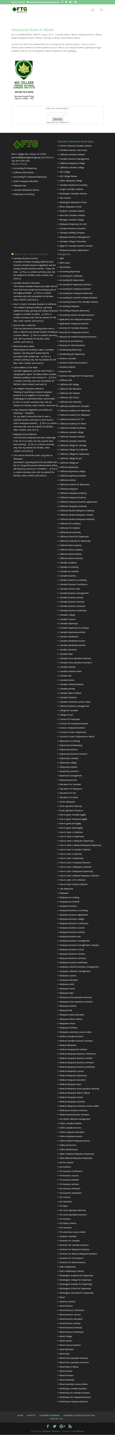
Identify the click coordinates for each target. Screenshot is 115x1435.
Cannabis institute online (70, 671)
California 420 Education (70, 388)
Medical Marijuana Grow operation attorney (79, 1088)
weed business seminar (70, 1323)
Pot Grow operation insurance (73, 1214)
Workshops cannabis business (73, 1388)
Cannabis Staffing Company (72, 232)
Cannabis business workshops (73, 610)
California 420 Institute (69, 393)
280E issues (64, 262)
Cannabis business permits (71, 597)
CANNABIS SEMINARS (49, 1415)
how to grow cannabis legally (72, 814)
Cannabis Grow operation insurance (75, 662)
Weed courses (65, 1340)
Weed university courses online (73, 1384)
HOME (20, 1415)
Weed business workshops (71, 1332)
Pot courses (64, 1197)
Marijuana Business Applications (74, 250)
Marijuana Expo (66, 993)
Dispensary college (68, 762)
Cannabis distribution (68, 636)
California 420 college (69, 384)
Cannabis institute (67, 667)
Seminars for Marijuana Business (74, 1249)
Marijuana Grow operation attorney (75, 997)
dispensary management (70, 775)
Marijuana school (67, 1023)
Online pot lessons (67, 1145)
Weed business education (71, 1319)
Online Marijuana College (70, 180)
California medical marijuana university (76, 519)
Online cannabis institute (70, 1123)
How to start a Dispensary (71, 858)
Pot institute (65, 1219)
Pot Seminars (65, 1227)
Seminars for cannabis (69, 1240)
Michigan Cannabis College (71, 219)
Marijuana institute (67, 1006)
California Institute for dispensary (74, 484)
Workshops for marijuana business (75, 1397)
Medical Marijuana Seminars (72, 1101)
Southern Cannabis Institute (72, 211)
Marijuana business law (70, 936)
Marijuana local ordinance (25, 434)
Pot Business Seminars (69, 1188)
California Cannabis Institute (72, 154)
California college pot (69, 462)
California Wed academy (70, 545)
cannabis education (68, 649)
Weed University (66, 1379)
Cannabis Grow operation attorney (75, 658)
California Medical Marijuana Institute (76, 514)
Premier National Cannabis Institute (75, 145)
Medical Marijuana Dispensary (73, 1075)
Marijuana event (66, 984)
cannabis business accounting (72, 580)
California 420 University (70, 402)
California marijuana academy (73, 493)
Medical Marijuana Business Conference (77, 1053)
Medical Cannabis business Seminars (76, 1040)
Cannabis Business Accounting (73, 185)
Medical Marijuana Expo (70, 1084)
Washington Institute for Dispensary (75, 1284)
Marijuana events (67, 988)
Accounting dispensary (69, 271)
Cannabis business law (69, 588)
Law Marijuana (66, 888)
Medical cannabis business (71, 1036)
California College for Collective (73, 449)
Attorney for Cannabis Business (73, 328)
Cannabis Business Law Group (73, 150)
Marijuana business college (71, 919)
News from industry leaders (31, 254)
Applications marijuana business (73, 323)
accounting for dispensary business (75, 284)
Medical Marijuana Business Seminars (76, 1062)
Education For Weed (68, 797)
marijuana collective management (74, 971)
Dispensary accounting (23, 194)
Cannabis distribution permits (72, 645)
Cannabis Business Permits (25, 258)
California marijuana (68, 488)
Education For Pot (67, 793)
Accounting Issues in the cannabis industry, (78, 301)
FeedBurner (63, 122)
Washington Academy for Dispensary (76, 1275)
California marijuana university (73, 506)
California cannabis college (71, 432)
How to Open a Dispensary (71, 836)
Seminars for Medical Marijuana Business (78, 1253)
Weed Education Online (23, 346)
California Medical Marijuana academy (76, 510)
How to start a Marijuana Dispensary (76, 871)
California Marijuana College (72, 163)
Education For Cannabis (70, 784)
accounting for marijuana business (75, 288)
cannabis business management (74, 593)
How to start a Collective (70, 854)
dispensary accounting (69, 741)
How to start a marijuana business (75, 862)
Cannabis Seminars (68, 697)
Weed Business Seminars (70, 1327)
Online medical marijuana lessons (74, 1140)
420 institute (65, 267)
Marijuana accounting (69, 897)
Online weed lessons (68, 1149)
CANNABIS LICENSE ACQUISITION (79, 1415)
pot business (65, 1166)
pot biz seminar (66, 1162)
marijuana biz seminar (69, 901)
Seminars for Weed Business (72, 1262)
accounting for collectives (71, 275)
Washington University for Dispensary (76, 1292)
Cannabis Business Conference (73, 584)
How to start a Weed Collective (73, 884)
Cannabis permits (67, 688)
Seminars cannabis (67, 1236)
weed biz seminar (67, 1301)
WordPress (78, 1431)
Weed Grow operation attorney (73, 1358)
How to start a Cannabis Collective (75, 849)
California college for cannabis (73, 445)
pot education (65, 1201)
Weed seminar (66, 1371)
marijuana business (68, 906)
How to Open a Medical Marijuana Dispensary (80, 845)
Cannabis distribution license (26, 190)
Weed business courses (70, 1314)
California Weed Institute (70, 554)
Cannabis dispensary (68, 623)
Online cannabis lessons (70, 1127)
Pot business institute (69, 1179)
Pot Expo (63, 1206)
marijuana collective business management (79, 966)
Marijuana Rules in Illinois (33, 29)
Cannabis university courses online (75, 701)
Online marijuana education (25, 181)
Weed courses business (70, 1345)
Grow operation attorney (70, 806)
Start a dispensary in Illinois (71, 1271)
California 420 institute (23, 172)
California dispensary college (72, 471)
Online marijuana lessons (70, 1136)
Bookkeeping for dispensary (72, 354)
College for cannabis (68, 710)
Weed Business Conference (71, 1310)
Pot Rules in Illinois (51, 38)
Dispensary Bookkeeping (70, 745)
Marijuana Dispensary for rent (73, 224)
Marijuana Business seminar (72, 953)
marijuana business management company (79, 945)
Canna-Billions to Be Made (25, 367)
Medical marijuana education (72, 1080)
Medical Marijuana (67, 1045)
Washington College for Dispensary (75, 1279)
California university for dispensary (75, 541)
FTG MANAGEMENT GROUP (27, 34)
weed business (66, 1305)
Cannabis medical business (71, 684)
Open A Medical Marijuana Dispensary (76, 1153)
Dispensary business (68, 749)
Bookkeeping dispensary (70, 349)
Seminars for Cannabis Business (74, 1245)
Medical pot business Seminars (73, 1110)
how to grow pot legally (70, 823)
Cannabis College (67, 614)
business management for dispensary (76, 375)
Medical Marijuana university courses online (79, 1106)
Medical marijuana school (71, 1097)
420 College (64, 171)
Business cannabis (67, 358)
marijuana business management (74, 940)
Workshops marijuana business (73, 1401)
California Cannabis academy (72, 427)
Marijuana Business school (71, 949)
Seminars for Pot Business (71, 1258)
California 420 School (69, 397)
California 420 (65, 380)
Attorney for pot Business (71, 341)
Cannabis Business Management (74, 159)
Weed (62, 1297)
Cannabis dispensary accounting (73, 627)
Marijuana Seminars (68, 1027)
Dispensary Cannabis (68, 758)
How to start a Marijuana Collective (75, 867)
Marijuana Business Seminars (72, 958)
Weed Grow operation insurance (74, 1362)
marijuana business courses (72, 927)
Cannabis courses (67, 619)
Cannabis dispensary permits (72, 632)
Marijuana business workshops (73, 962)
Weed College (65, 1336)
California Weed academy (71, 549)
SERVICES (31, 1415)
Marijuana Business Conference (73, 923)
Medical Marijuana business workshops (77, 1067)
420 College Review (68, 176)
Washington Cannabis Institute (73, 193)
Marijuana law (19, 185)
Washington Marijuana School (73, 202)
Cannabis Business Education (26, 283)
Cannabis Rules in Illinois (66, 34)
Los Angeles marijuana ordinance (28, 388)
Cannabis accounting (68, 567)
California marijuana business (72, 497)
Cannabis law (65, 675)
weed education (66, 1349)
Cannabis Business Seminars (72, 606)
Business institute (67, 367)
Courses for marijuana (69, 719)
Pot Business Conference (70, 1171)
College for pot (66, 714)
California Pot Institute (69, 528)
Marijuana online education (71, 1014)
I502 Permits (65, 198)
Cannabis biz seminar (69, 571)
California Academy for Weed (72, 423)
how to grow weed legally (71, 827)
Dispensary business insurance (73, 754)
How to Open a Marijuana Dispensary (76, 840)
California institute (67, 480)
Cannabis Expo (66, 654)
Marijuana (64, 893)
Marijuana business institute (72, 932)
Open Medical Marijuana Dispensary (75, 1158)
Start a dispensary (67, 1266)
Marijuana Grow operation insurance (76, 1001)
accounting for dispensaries (71, 280)
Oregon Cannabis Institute (71, 189)
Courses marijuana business (72, 727)
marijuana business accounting (73, 910)
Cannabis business (67, 575)
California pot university (70, 532)
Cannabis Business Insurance (72, 228)
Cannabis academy (68, 562)
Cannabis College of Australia (72, 241)
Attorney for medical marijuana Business (77, 336)
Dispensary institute (68, 767)
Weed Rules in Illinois (70, 38)
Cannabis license (66, 680)
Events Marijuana (67, 801)
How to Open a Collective (71, 832)
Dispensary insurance (69, 771)
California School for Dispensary (74, 536)
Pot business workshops (70, 1193)
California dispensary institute (72, 475)
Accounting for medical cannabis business (78, 297)
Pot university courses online (72, 1232)
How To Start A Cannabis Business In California (34, 304)
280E (61, 258)
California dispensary (68, 467)
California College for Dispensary (74, 454)
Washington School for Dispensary (75, 1288)
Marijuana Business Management (74, 237)
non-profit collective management (74, 1119)
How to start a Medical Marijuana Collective (79, 875)
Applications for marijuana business (75, 319)
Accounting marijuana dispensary (74, 310)
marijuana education (68, 980)
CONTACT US (56, 1418)
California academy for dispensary (74, 410)
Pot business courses (69, 1175)
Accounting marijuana (69, 306)
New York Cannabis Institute (72, 215)
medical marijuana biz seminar (73, 1049)
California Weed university (71, 558)
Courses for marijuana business (73, 723)
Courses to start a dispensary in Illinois (76, 736)
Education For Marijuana (70, 788)
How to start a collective (24, 325)
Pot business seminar (69, 1184)
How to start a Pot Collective (72, 880)
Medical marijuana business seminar (75, 1058)
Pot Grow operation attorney (72, 1210)
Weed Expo (64, 1353)
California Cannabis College (71, 167)
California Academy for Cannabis (74, 406)
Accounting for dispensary (25, 168)
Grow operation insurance (71, 810)
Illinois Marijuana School (70, 206)
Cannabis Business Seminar (71, 601)
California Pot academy (70, 523)
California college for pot (70, 458)
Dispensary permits (68, 780)
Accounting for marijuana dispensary (30, 176)
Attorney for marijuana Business (74, 332)
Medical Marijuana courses (71, 1071)
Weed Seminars (66, 1375)
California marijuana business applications (78, 501)
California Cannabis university (72, 441)
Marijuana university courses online (75, 1032)
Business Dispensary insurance (73, 362)
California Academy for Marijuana (74, 415)
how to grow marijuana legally (73, 819)
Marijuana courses (67, 975)
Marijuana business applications (73, 914)
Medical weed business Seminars (74, 1114)
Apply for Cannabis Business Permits (76, 245)
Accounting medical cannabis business (76, 315)
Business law (65, 371)
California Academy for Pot (71, 419)
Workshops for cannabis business (74, 1392)
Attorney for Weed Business (72, 345)
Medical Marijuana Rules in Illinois (27, 38)
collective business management (74, 706)
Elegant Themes (51, 1431)
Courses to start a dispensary (72, 732)
